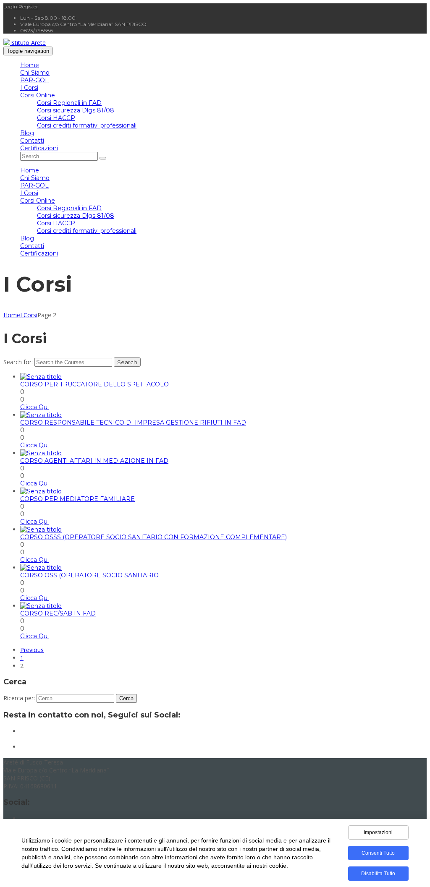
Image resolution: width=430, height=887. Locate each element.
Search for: (18, 362)
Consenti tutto (378, 853)
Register (28, 6)
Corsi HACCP (56, 118)
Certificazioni (39, 148)
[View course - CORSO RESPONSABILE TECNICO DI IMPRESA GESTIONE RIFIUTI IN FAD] (41, 415)
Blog (27, 133)
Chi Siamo (35, 72)
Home (29, 65)
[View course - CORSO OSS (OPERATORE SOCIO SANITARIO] (41, 567)
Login (10, 6)
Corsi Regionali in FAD (69, 103)
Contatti (32, 140)
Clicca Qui (34, 407)
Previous (32, 650)
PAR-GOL (34, 80)
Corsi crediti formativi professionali (86, 125)
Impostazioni (378, 832)
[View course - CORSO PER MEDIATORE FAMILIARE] (41, 491)
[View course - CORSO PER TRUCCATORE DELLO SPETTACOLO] (41, 377)
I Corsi (29, 87)
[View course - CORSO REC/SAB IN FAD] (41, 606)
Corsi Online (37, 95)
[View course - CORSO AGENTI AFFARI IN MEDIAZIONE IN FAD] (41, 453)
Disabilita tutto (378, 874)
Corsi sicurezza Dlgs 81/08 (75, 110)
